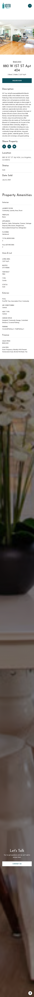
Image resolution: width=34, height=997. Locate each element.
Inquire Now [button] (17, 80)
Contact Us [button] (17, 864)
